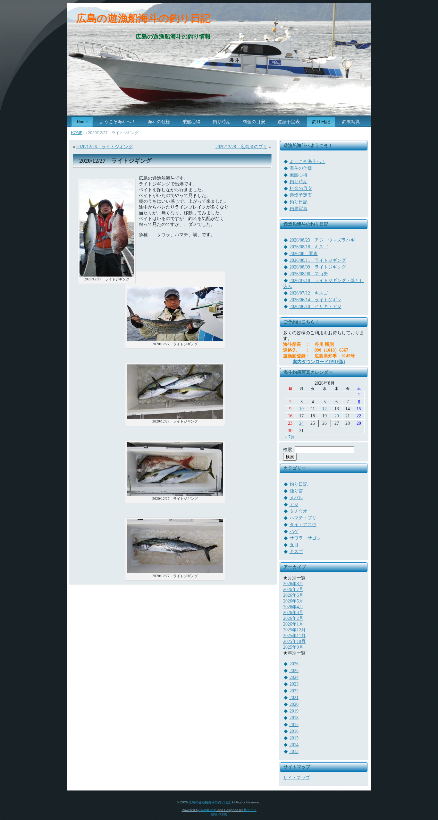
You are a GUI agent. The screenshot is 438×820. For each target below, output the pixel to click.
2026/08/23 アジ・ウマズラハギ (322, 240)
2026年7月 (293, 589)
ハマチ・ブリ (303, 518)
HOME (76, 133)
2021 (294, 697)
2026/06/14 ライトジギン (315, 299)
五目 (294, 544)
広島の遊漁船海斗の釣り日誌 (210, 802)
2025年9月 (293, 647)
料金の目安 (301, 188)
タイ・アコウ (303, 524)
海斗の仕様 (301, 168)
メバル (296, 497)
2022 (294, 690)
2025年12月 (294, 630)
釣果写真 (298, 208)
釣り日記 (298, 202)
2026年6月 (293, 595)
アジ (294, 504)
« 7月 (290, 437)
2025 (294, 670)
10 (301, 408)
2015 (294, 738)
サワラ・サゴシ (305, 538)
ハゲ (294, 531)
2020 (294, 704)
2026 (294, 664)
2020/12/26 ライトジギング (104, 146)
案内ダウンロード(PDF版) (319, 361)
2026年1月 (293, 624)
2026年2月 (293, 618)
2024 (294, 677)
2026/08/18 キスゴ (309, 246)
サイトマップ (296, 777)
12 (324, 408)
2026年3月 (293, 612)
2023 (294, 684)
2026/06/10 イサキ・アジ (315, 306)
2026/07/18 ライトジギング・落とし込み (323, 283)
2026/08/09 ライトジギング (318, 267)
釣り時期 (298, 181)
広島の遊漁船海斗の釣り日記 (143, 18)
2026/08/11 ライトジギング (318, 260)
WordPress (208, 810)
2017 (294, 724)
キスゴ (296, 551)
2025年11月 (294, 635)
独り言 (296, 491)
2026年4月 (293, 606)
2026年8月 (293, 583)
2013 (294, 751)
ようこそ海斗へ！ (307, 161)
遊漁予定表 (301, 195)
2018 (294, 717)
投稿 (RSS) (219, 814)
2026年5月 (293, 601)
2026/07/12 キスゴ (309, 293)
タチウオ (298, 511)
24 (301, 423)
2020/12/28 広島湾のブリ (241, 146)
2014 (294, 744)
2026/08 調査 (304, 253)
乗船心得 (298, 175)
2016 (294, 731)
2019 (294, 711)
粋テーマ (250, 810)
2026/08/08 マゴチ (309, 273)
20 (336, 416)
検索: (288, 449)
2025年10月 (294, 641)
